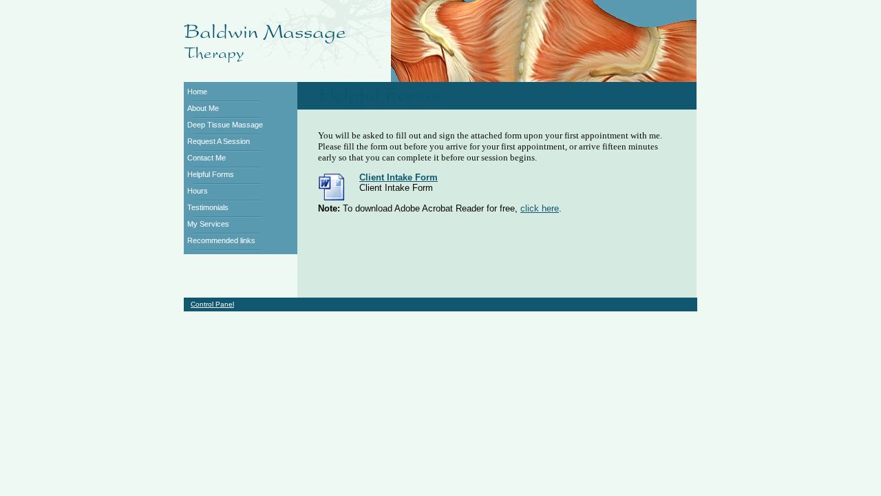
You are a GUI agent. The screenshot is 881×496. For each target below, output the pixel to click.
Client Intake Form (398, 177)
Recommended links (221, 240)
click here (539, 208)
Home (197, 91)
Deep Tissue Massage (225, 125)
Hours (197, 191)
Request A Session (218, 141)
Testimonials (208, 207)
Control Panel (212, 304)
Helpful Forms (210, 174)
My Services (208, 224)
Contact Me (206, 158)
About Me (203, 108)
